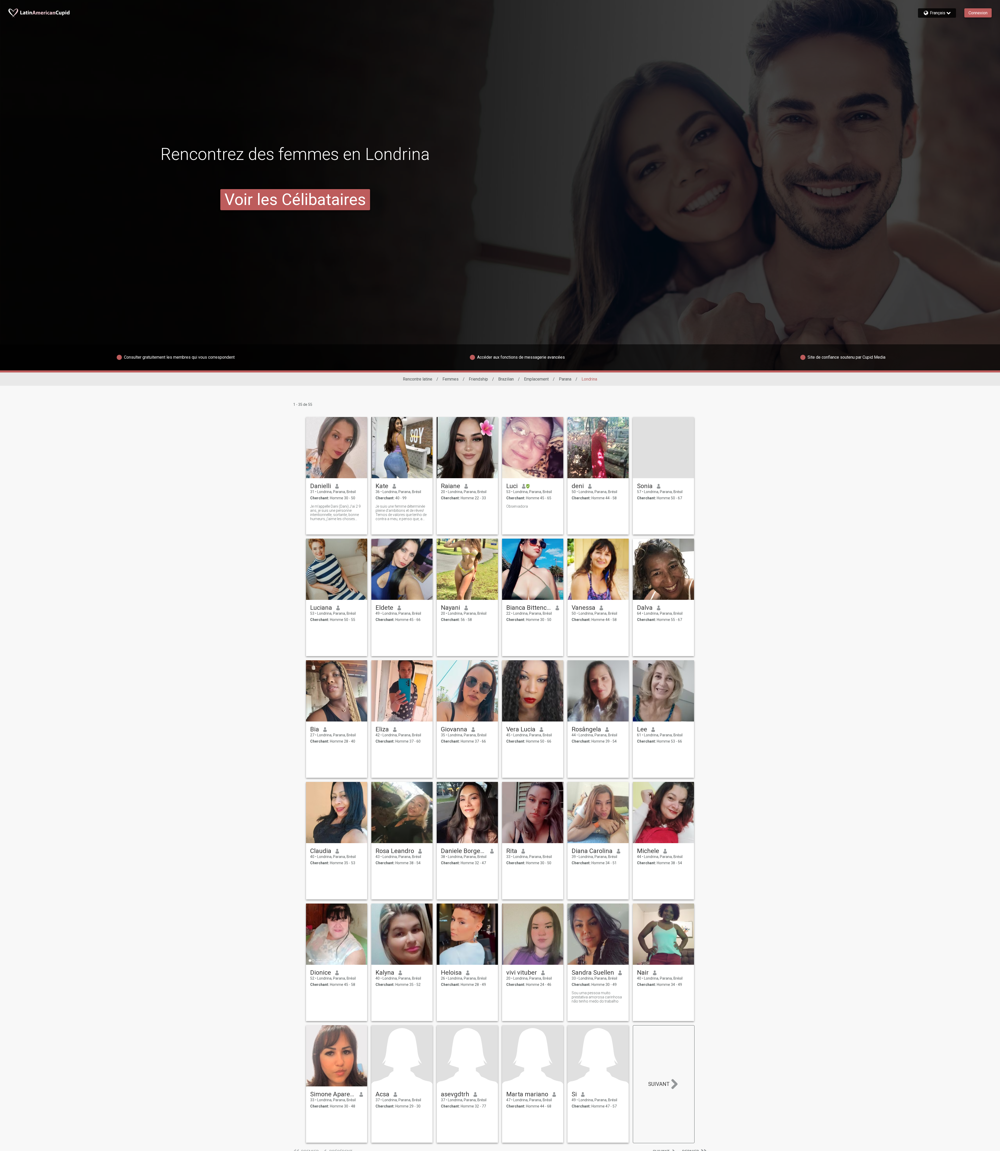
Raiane (450, 486)
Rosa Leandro (395, 851)
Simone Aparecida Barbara (332, 1094)
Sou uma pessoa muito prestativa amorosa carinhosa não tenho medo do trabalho (597, 997)
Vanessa (583, 607)
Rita (511, 851)
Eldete (384, 607)
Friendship (478, 379)
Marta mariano (527, 1094)
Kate (382, 486)
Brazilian (506, 379)
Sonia (645, 486)
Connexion (978, 12)
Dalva (645, 607)
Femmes (450, 379)
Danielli (320, 486)
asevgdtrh (455, 1094)
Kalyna (385, 972)
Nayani (450, 607)
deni (578, 486)
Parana (565, 379)
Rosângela (586, 729)
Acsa (382, 1094)
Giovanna (454, 729)
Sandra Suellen (593, 972)
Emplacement (536, 379)
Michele (648, 851)
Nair (643, 972)
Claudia (320, 851)
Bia (314, 729)
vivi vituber (521, 972)
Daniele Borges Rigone (463, 851)
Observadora (517, 506)
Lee (642, 729)
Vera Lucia (520, 729)
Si (574, 1094)
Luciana (321, 607)
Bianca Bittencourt (528, 607)
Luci (512, 486)
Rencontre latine (417, 379)
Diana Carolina (592, 851)
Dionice (320, 972)
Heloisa (451, 972)
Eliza (382, 729)
